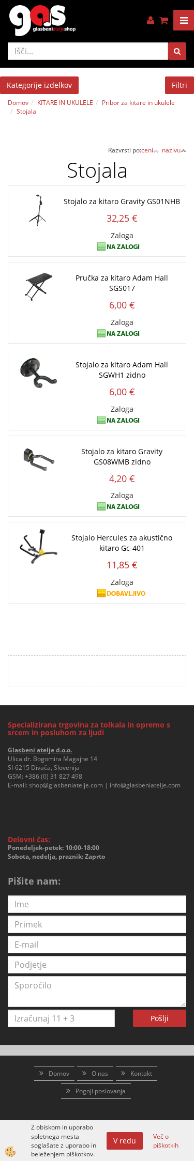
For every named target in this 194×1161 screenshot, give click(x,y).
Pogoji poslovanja (101, 1091)
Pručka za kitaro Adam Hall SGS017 (122, 283)
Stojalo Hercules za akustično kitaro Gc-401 (121, 543)
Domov (18, 102)
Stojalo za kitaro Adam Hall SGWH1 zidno (122, 370)
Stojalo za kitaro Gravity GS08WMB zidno (121, 456)
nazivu (171, 150)
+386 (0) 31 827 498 (53, 776)
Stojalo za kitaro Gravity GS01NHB (122, 201)
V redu (124, 1140)
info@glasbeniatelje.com (145, 785)
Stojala (26, 111)
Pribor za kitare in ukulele (138, 102)
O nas (100, 1073)
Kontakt (141, 1073)
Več (97, 217)
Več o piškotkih (165, 1141)
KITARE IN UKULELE (65, 102)
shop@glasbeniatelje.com (66, 785)
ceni (147, 150)
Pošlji (160, 1018)
